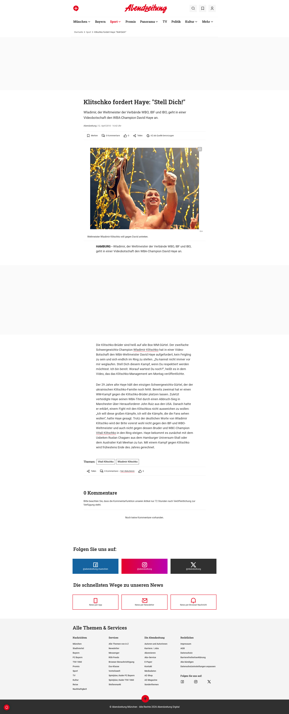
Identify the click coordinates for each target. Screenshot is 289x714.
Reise (75, 684)
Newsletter (114, 648)
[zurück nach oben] (145, 700)
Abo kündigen (187, 662)
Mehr (206, 21)
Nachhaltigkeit (80, 689)
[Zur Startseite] (145, 12)
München (80, 21)
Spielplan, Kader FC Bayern (122, 675)
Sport (114, 21)
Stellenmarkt (115, 684)
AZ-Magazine (150, 680)
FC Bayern (77, 657)
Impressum (185, 644)
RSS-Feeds (114, 657)
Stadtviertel (78, 648)
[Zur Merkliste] (202, 8)
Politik (176, 21)
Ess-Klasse (114, 666)
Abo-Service (150, 657)
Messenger (114, 653)
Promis (131, 21)
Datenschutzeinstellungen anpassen (198, 666)
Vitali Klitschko (106, 433)
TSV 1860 (77, 662)
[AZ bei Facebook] (182, 682)
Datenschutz (186, 653)
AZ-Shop (148, 675)
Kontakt (148, 666)
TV (165, 21)
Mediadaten (150, 671)
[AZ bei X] (209, 682)
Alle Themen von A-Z (119, 644)
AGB (182, 648)
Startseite (78, 32)
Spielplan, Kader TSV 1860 (121, 680)
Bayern (100, 21)
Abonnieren (150, 653)
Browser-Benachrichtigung (121, 662)
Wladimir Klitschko (145, 350)
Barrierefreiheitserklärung (193, 657)
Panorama (147, 21)
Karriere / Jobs (151, 648)
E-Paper (148, 662)
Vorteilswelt (114, 671)
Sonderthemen (151, 684)
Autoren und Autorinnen (155, 644)
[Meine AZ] (212, 8)
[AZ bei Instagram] (196, 682)
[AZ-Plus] (76, 8)
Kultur (189, 21)
